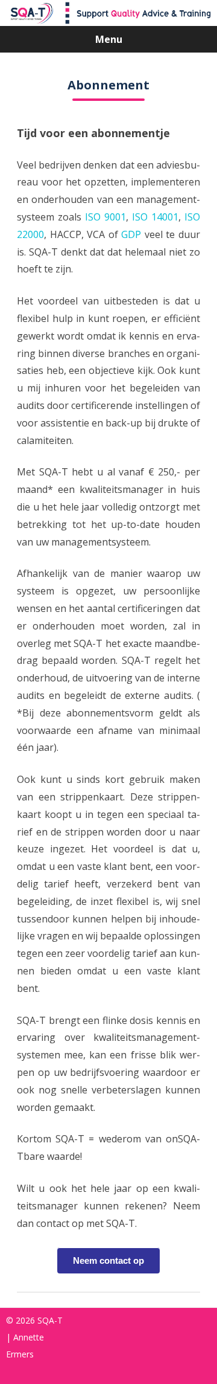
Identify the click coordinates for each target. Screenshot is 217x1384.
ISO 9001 (105, 217)
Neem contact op (108, 1260)
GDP (131, 234)
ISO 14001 (155, 217)
